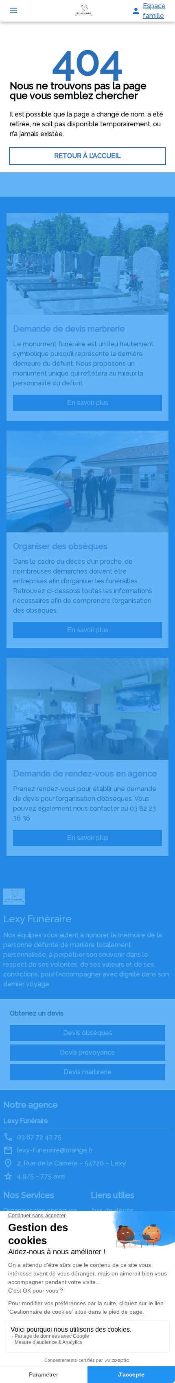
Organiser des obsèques (40, 1210)
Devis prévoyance (87, 1052)
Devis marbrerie (87, 1072)
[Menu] (13, 11)
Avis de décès (112, 1210)
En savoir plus (87, 402)
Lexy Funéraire (25, 1121)
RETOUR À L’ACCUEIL (87, 156)
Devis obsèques (87, 1033)
